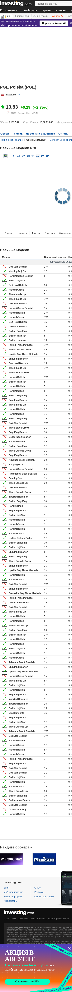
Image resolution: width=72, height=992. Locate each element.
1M (47, 155)
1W (42, 155)
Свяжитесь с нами (44, 896)
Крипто (46, 10)
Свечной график (5, 156)
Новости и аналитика (40, 133)
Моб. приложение (13, 892)
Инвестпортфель (13, 896)
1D (37, 155)
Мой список (30, 10)
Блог (6, 887)
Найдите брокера (14, 847)
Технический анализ (12, 140)
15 (18, 155)
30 (23, 155)
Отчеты (63, 133)
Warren (56, 16)
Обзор (4, 133)
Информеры (10, 901)
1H (28, 155)
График (17, 133)
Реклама (39, 892)
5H (33, 155)
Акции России (40, 16)
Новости (60, 10)
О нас (37, 887)
